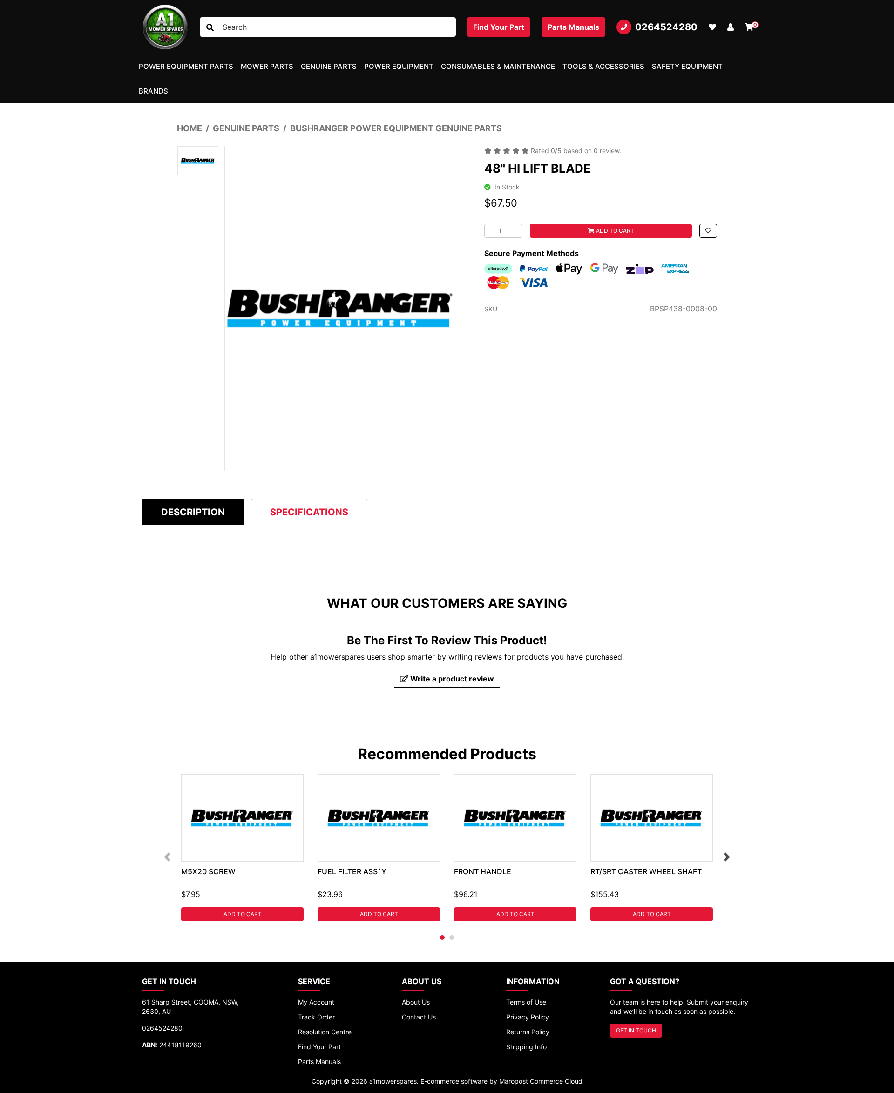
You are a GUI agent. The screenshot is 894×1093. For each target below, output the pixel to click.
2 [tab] (451, 937)
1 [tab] (442, 937)
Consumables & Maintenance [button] (498, 66)
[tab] (193, 512)
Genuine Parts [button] (329, 66)
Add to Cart (614, 230)
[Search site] (210, 27)
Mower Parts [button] (267, 66)
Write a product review (451, 678)
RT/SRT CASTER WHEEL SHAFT (646, 871)
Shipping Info (526, 1047)
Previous (167, 857)
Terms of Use (526, 1002)
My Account (316, 1002)
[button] (730, 27)
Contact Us (419, 1017)
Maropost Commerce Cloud (540, 1081)
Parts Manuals (573, 27)
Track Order (316, 1017)
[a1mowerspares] (165, 27)
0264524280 (666, 27)
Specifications (309, 512)
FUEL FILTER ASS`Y (352, 871)
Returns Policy (527, 1032)
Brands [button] (153, 91)
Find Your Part (498, 27)
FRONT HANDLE (482, 871)
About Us (416, 1002)
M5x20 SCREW (208, 871)
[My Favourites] (712, 27)
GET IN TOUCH (636, 1030)
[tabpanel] (242, 847)
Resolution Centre (325, 1032)
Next (727, 857)
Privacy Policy (527, 1017)
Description (193, 512)
